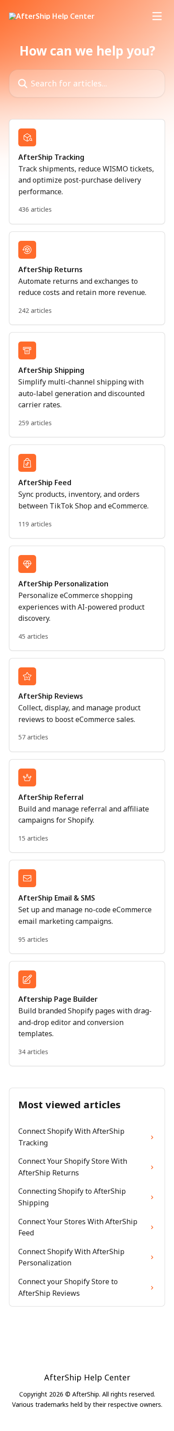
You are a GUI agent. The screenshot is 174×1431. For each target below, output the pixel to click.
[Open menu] (157, 16)
